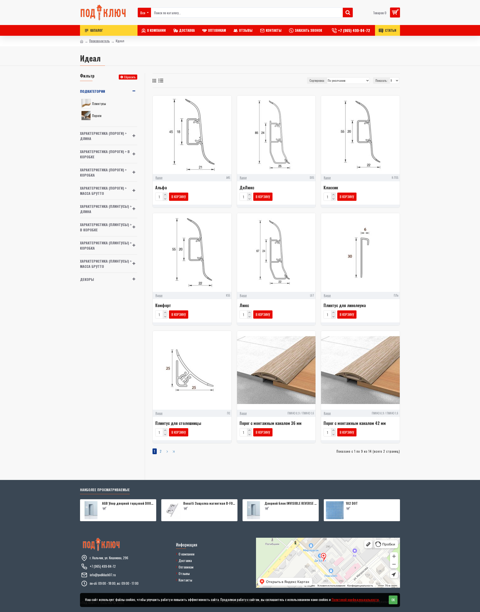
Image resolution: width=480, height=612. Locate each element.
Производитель (99, 41)
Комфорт (163, 305)
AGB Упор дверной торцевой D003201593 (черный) (128, 503)
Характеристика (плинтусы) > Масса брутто (106, 263)
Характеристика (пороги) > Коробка (103, 172)
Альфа (161, 187)
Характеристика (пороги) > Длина (103, 136)
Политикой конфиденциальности (355, 599)
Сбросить (130, 77)
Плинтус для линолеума (345, 305)
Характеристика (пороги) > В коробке (105, 154)
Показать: (382, 80)
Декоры (87, 279)
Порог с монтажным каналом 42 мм (355, 423)
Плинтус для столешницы (178, 423)
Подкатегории (92, 91)
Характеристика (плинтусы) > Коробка (106, 245)
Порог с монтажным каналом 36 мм (271, 423)
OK (393, 599)
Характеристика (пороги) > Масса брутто (103, 190)
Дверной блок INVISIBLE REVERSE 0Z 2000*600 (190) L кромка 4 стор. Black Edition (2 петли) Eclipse (290, 503)
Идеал (159, 178)
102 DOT (352, 503)
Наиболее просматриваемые (105, 489)
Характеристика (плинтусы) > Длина (106, 209)
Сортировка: (317, 80)
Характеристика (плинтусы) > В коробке (106, 227)
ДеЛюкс (247, 187)
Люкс (244, 305)
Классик (331, 187)
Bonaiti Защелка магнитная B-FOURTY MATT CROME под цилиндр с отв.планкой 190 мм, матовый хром (209, 503)
